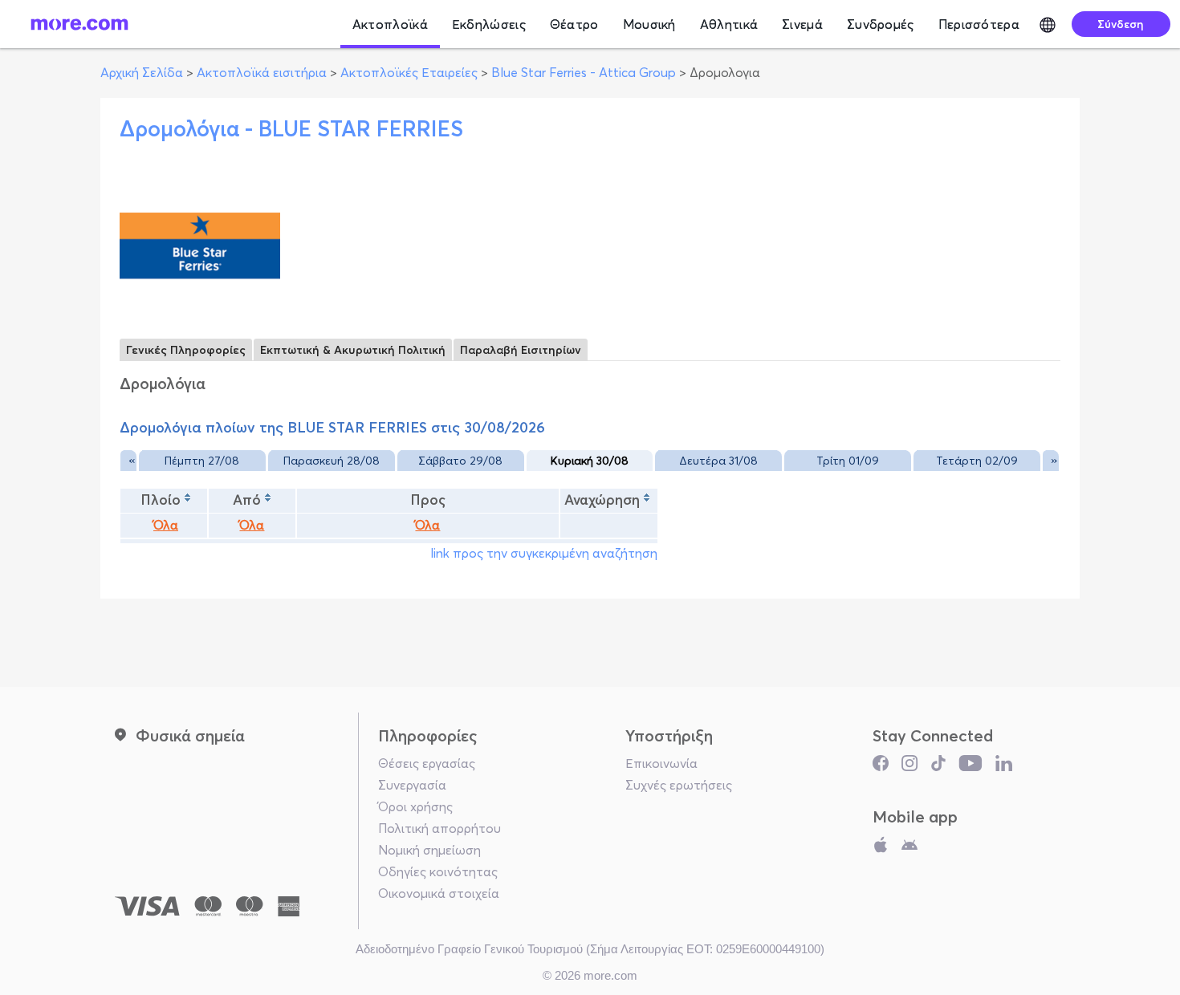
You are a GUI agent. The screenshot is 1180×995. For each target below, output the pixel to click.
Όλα (165, 525)
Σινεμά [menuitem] (802, 24)
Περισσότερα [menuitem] (978, 24)
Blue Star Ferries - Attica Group (583, 72)
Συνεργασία (412, 785)
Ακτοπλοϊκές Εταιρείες (409, 72)
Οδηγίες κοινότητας (438, 871)
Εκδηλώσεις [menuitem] (489, 24)
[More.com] (79, 24)
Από (247, 500)
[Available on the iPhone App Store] (881, 848)
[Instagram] (909, 767)
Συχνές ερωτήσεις (678, 785)
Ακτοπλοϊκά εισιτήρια (262, 72)
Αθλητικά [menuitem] (729, 24)
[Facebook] (881, 767)
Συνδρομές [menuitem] (880, 24)
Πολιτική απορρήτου (439, 828)
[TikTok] (938, 767)
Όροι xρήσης (415, 806)
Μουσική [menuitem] (649, 24)
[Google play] (909, 848)
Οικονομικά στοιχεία (438, 893)
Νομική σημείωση (429, 850)
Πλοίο (160, 500)
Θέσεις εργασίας (426, 763)
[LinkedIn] (1003, 767)
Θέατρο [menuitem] (574, 24)
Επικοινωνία (661, 763)
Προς (428, 500)
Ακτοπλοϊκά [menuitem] (390, 24)
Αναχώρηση (602, 500)
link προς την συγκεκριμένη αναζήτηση (543, 553)
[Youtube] (970, 767)
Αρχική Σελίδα (141, 72)
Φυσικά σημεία (190, 735)
